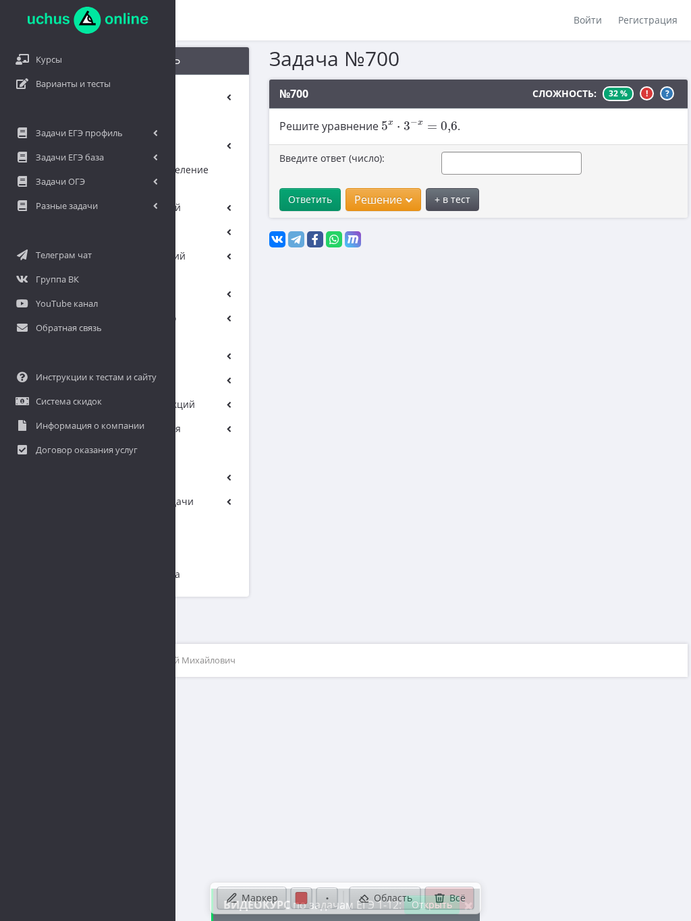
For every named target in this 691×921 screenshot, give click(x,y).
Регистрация (648, 19)
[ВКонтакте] (277, 239)
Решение (378, 199)
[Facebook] (315, 239)
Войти (588, 19)
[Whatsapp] (334, 239)
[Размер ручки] (327, 898)
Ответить (310, 199)
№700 (293, 93)
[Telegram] (296, 239)
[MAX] (353, 239)
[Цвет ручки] (301, 898)
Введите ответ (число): (332, 158)
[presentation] (419, 126)
